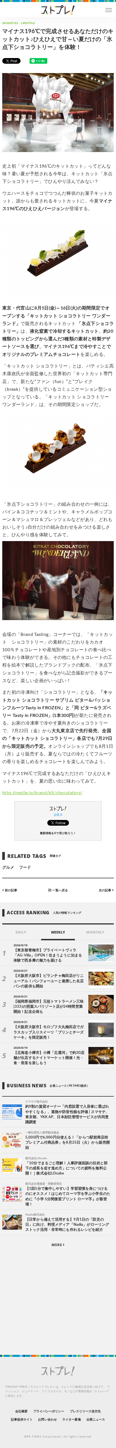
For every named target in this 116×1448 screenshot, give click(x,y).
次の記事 (105, 890)
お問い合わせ (47, 1419)
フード (25, 868)
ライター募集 (71, 1419)
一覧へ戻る (59, 890)
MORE (57, 1244)
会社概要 (21, 1411)
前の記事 (10, 890)
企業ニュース (95, 1419)
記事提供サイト (22, 1419)
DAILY (20, 932)
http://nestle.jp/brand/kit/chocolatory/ (42, 793)
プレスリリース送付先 (85, 1411)
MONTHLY (95, 932)
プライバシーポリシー (48, 1411)
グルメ (8, 868)
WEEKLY (58, 932)
